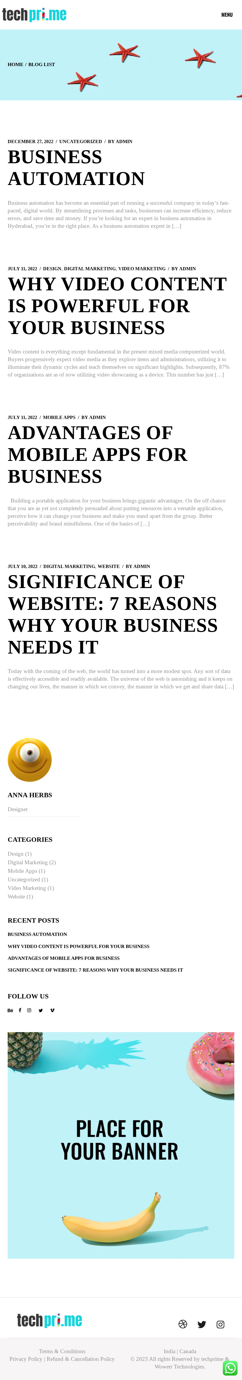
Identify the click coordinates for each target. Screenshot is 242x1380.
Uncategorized (80, 141)
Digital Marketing (90, 268)
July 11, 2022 (22, 268)
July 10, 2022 (22, 566)
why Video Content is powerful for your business (117, 305)
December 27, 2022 (30, 141)
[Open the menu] (227, 15)
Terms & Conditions (62, 1351)
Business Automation (37, 934)
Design (52, 268)
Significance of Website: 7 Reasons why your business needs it (95, 970)
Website (109, 566)
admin (120, 141)
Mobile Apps (59, 417)
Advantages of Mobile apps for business (98, 454)
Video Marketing (142, 268)
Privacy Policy (25, 1359)
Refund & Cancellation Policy (81, 1359)
